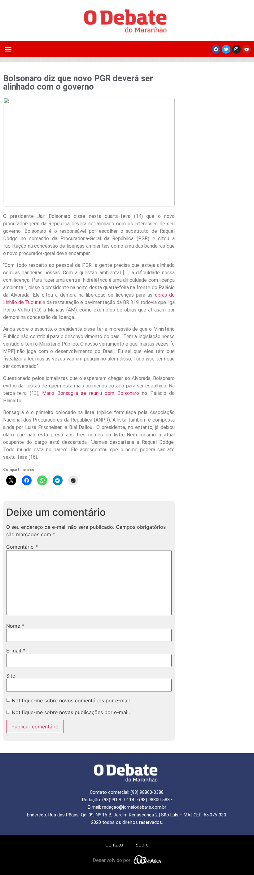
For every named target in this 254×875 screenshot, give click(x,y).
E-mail (15, 650)
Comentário (22, 546)
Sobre (142, 845)
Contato (114, 845)
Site (10, 675)
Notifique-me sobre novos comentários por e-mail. (71, 700)
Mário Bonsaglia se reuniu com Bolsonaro (90, 393)
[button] (8, 49)
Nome (15, 625)
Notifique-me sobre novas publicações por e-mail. (71, 712)
